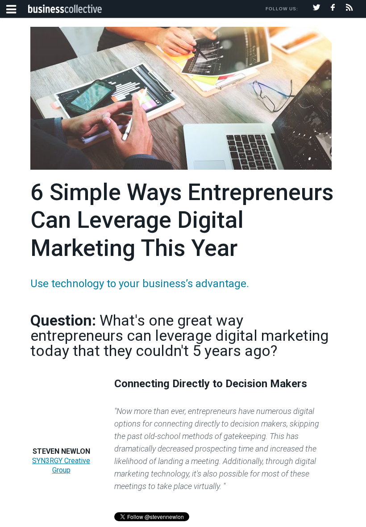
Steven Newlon (61, 451)
